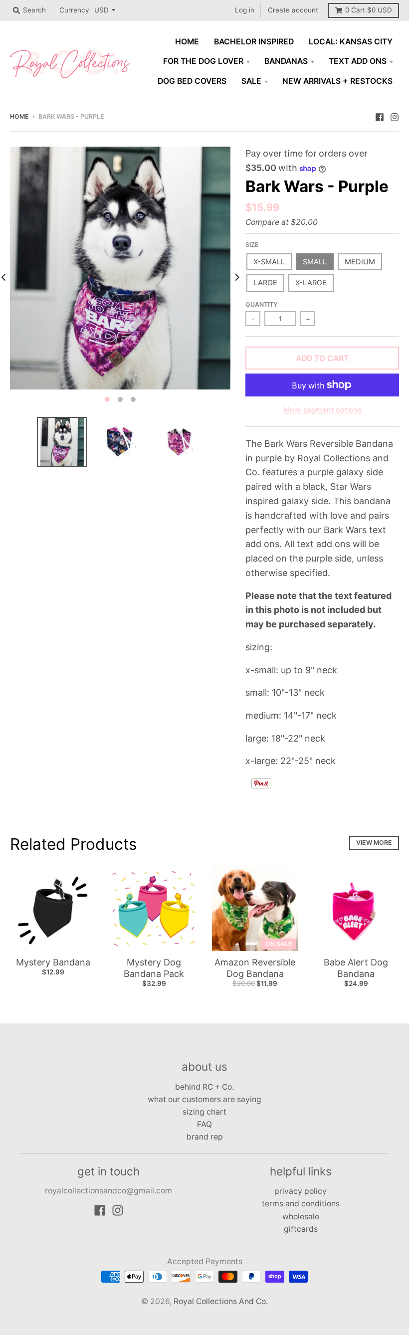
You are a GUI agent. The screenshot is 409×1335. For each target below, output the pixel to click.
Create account (293, 10)
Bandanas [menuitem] (286, 61)
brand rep (205, 1137)
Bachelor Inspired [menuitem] (254, 41)
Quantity (261, 304)
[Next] (236, 277)
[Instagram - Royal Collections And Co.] (394, 116)
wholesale (300, 1216)
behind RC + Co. (204, 1087)
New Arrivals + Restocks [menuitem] (337, 81)
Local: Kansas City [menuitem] (351, 41)
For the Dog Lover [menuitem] (203, 61)
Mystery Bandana (53, 962)
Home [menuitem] (187, 41)
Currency (74, 10)
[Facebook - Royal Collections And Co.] (379, 116)
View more (374, 842)
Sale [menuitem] (251, 81)
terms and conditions (301, 1203)
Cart (368, 10)
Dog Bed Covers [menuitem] (192, 81)
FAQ (204, 1124)
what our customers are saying (204, 1099)
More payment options (322, 409)
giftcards (301, 1229)
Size (252, 244)
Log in (244, 10)
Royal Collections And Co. (221, 1301)
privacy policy (300, 1191)
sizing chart (204, 1112)
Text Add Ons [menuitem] (358, 61)
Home (19, 116)
